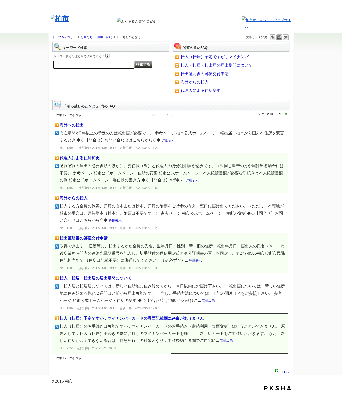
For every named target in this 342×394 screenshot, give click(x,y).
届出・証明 (104, 37)
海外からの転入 (195, 82)
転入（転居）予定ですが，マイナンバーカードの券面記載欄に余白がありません (132, 318)
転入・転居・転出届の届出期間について (217, 65)
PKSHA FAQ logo (277, 388)
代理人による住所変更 (201, 90)
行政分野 (87, 37)
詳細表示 (168, 140)
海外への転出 (72, 125)
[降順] (286, 115)
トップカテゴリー (64, 37)
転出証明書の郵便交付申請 (205, 74)
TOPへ (284, 371)
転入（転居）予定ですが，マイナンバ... (216, 57)
